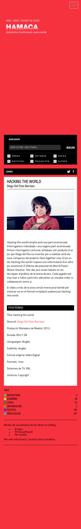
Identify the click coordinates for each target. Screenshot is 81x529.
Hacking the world (30, 21)
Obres (16, 156)
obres (16, 21)
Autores (41, 156)
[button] (40, 396)
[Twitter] (68, 173)
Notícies (18, 162)
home (8, 21)
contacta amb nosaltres (41, 439)
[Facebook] (73, 173)
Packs (62, 156)
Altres (62, 162)
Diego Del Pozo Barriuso (21, 186)
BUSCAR (70, 148)
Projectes (42, 162)
